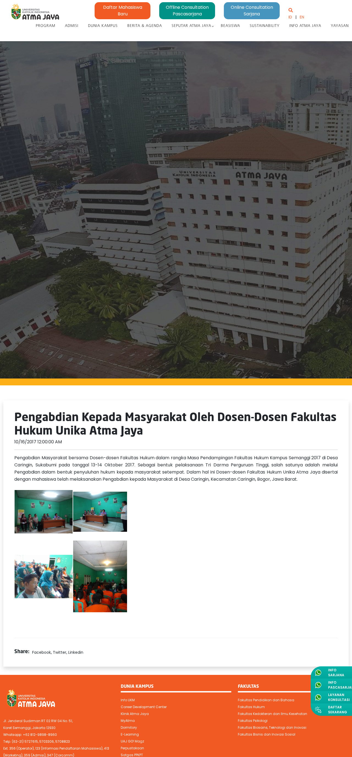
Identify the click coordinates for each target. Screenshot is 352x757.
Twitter (59, 652)
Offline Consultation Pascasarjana (187, 10)
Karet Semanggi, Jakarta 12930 (29, 727)
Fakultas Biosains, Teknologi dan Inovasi (272, 727)
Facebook (41, 652)
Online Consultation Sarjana (252, 10)
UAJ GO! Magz (132, 741)
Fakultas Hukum (251, 707)
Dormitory (129, 727)
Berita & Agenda (144, 26)
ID (290, 17)
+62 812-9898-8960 (40, 734)
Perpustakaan (132, 748)
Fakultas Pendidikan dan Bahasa (266, 700)
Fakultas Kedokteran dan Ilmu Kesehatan (272, 713)
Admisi (71, 26)
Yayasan (340, 26)
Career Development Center (144, 707)
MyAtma (128, 720)
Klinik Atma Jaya (135, 713)
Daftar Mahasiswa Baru (122, 10)
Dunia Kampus (103, 26)
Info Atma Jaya (305, 26)
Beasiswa (230, 26)
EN (302, 17)
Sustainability (265, 26)
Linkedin (75, 652)
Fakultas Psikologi (253, 720)
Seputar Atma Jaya (191, 26)
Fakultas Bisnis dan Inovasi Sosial (266, 734)
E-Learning (130, 734)
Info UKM (128, 700)
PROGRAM (45, 26)
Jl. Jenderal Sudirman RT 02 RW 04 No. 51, (38, 721)
